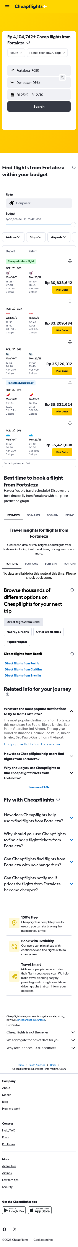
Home (20, 1064)
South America (37, 1064)
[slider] (73, 224)
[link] (15, 1229)
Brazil (53, 1064)
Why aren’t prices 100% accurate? (31, 1048)
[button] (7, 6)
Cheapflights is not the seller (27, 1032)
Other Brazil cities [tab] (48, 632)
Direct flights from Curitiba (23, 669)
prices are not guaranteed (31, 1019)
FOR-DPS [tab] (13, 515)
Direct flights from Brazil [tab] (24, 622)
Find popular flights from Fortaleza (29, 744)
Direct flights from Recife (22, 663)
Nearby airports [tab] (18, 632)
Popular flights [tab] (17, 641)
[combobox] (43, 203)
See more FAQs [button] (39, 787)
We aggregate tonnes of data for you (32, 1040)
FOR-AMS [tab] (33, 515)
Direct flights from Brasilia (23, 675)
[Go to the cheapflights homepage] (31, 7)
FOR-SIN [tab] (52, 515)
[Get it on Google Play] (14, 1210)
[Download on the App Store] (40, 1210)
